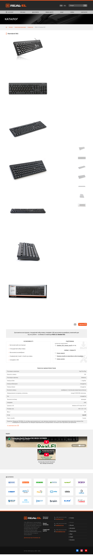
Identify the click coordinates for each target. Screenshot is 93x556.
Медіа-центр (49, 12)
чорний (84, 415)
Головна (72, 517)
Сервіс (72, 12)
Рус (65, 5)
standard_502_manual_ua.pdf (64, 345)
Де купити (35, 12)
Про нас (22, 12)
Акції (61, 12)
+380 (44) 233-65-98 (61, 517)
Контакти (84, 12)
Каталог (10, 12)
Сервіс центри (61, 359)
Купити (82, 324)
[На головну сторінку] (6, 27)
